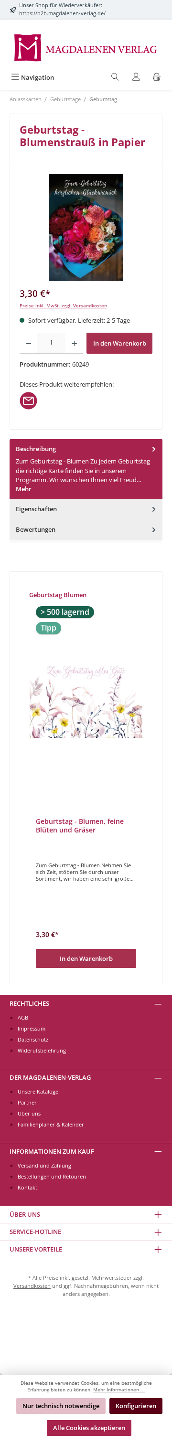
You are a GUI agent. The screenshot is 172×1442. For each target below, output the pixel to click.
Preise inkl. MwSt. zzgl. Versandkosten (63, 306)
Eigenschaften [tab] (36, 509)
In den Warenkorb (119, 343)
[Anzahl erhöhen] (74, 343)
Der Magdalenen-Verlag (50, 1077)
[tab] (86, 469)
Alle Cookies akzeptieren (89, 1427)
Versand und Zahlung (44, 1165)
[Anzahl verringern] (28, 343)
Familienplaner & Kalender (51, 1124)
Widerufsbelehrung (42, 1050)
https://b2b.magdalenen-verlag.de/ (62, 13)
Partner (27, 1102)
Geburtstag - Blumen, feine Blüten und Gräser (80, 825)
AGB (23, 1017)
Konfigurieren (136, 1405)
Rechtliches (29, 1003)
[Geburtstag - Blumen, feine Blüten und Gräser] (86, 698)
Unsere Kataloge (38, 1091)
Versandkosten (32, 1285)
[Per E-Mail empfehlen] (28, 399)
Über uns (29, 1113)
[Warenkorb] (156, 77)
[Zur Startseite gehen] (86, 47)
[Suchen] (115, 77)
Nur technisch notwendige (60, 1405)
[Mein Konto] (136, 77)
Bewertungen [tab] (35, 529)
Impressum (31, 1028)
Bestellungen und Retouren (52, 1176)
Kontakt (27, 1187)
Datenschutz (33, 1039)
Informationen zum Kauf (52, 1151)
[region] (86, 227)
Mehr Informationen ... (119, 1390)
